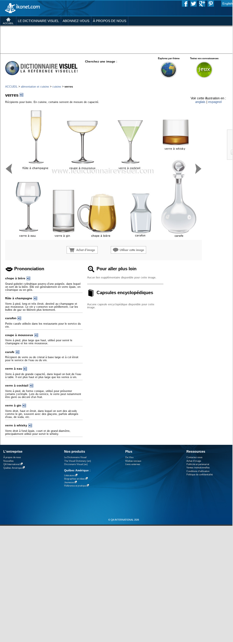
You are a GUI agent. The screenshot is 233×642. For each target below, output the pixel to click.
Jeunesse (69, 482)
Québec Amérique (12, 468)
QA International (11, 464)
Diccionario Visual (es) (76, 464)
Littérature (69, 475)
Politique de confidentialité (199, 474)
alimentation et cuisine (35, 86)
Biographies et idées (74, 478)
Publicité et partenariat (197, 464)
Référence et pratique (75, 485)
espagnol (215, 102)
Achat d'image (193, 461)
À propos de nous (12, 457)
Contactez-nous (194, 457)
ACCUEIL (11, 86)
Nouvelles (8, 461)
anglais (200, 102)
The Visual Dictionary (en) (77, 461)
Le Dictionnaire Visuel (75, 457)
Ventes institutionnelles (198, 467)
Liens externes (132, 464)
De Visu (129, 457)
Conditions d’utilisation (197, 471)
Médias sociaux (133, 461)
